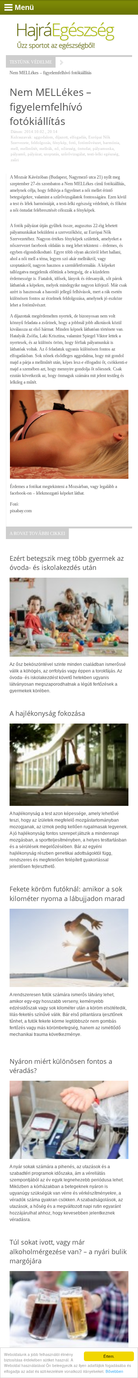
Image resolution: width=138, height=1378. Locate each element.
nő (56, 148)
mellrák (45, 148)
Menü (24, 7)
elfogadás (78, 137)
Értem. (108, 1356)
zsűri (15, 160)
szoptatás (51, 154)
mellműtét (28, 148)
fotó (72, 142)
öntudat (84, 148)
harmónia (111, 142)
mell (14, 148)
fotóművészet (89, 142)
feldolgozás (40, 142)
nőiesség (68, 148)
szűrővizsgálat (73, 154)
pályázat (35, 154)
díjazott (61, 137)
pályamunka (103, 148)
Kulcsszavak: (22, 137)
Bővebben (114, 1371)
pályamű (18, 154)
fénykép (60, 142)
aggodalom (43, 137)
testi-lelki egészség (102, 154)
